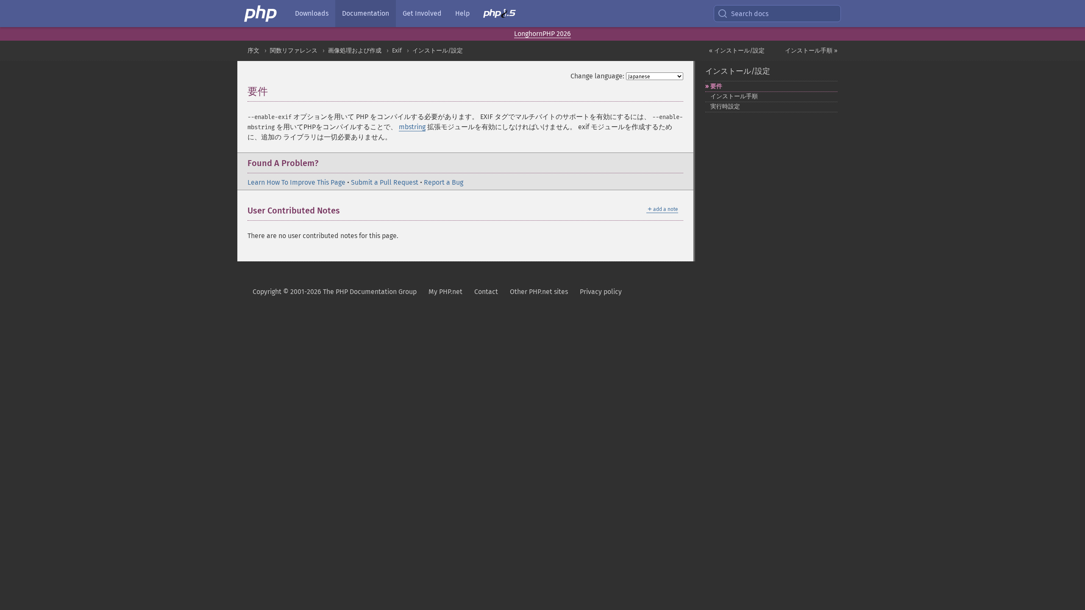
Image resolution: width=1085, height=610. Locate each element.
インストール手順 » (811, 50)
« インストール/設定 (737, 50)
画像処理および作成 (354, 50)
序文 (253, 50)
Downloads (311, 13)
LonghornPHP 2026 (542, 34)
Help (462, 13)
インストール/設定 (437, 50)
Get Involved (422, 13)
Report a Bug (443, 182)
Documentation (365, 13)
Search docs (749, 14)
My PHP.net (445, 292)
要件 (716, 86)
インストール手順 (734, 96)
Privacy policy (601, 292)
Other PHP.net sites (539, 292)
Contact (486, 292)
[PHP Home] (261, 13)
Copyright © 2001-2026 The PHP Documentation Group (335, 292)
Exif (397, 50)
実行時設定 (725, 106)
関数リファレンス (293, 50)
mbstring (412, 127)
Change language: (597, 76)
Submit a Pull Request (384, 182)
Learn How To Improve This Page (296, 182)
